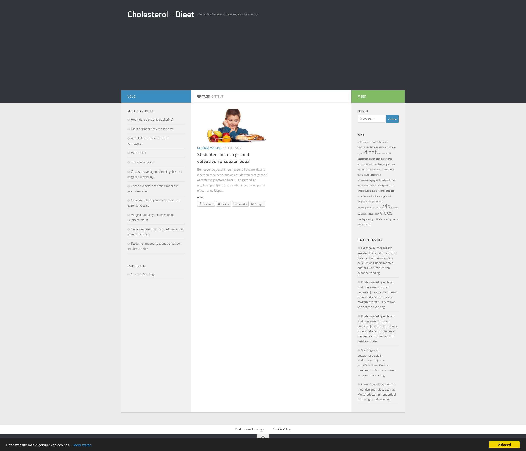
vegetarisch (385, 196)
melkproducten (388, 180)
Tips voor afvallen (142, 162)
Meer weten (82, 444)
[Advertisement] (263, 59)
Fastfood (368, 164)
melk (378, 180)
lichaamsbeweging (366, 180)
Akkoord (504, 444)
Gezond (382, 164)
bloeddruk (383, 142)
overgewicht (378, 191)
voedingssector (391, 219)
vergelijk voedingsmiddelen (370, 201)
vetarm (379, 207)
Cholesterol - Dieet (160, 14)
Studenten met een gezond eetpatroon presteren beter (377, 336)
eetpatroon (363, 159)
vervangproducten (366, 207)
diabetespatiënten (378, 147)
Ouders (367, 191)
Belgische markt (369, 142)
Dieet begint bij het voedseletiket (152, 129)
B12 (359, 142)
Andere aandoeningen (250, 429)
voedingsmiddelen (374, 219)
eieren (372, 159)
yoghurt (361, 224)
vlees (386, 212)
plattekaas (389, 191)
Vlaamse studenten (370, 214)
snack (369, 196)
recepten (362, 196)
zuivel (368, 224)
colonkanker (363, 147)
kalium (360, 175)
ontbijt (361, 191)
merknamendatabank (368, 185)
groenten (370, 169)
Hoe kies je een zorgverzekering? (152, 119)
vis (386, 206)
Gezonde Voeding (209, 148)
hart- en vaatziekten (384, 169)
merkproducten (385, 185)
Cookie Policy (282, 429)
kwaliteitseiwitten (372, 175)
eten (378, 159)
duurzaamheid (384, 153)
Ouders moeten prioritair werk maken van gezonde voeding (375, 268)
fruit (376, 164)
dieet (370, 152)
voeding (361, 219)
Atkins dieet (138, 153)
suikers (376, 196)
